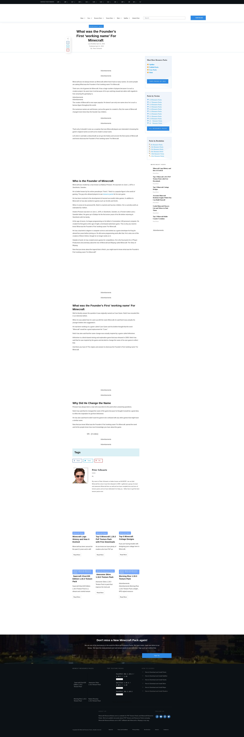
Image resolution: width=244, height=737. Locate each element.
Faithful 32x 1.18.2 (124, 691)
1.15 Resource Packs (155, 107)
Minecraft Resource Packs (82, 572)
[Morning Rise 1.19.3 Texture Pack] (129, 563)
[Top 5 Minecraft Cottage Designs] (129, 525)
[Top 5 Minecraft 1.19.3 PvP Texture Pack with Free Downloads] (106, 525)
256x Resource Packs (157, 156)
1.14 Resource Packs (155, 109)
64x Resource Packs (157, 151)
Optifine (151, 64)
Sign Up (157, 655)
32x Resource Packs (157, 149)
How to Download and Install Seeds (155, 679)
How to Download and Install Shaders (156, 691)
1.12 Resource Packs (155, 114)
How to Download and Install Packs (155, 672)
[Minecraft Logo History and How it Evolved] (82, 525)
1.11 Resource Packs (155, 116)
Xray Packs (153, 70)
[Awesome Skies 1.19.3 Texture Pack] (106, 563)
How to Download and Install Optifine (156, 676)
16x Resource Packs (157, 147)
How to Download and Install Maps (155, 687)
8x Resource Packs (157, 145)
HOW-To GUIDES (148, 668)
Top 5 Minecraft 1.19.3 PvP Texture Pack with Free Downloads (162, 179)
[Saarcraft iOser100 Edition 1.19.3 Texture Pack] (82, 563)
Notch (105, 191)
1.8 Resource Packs (155, 123)
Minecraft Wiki (96, 26)
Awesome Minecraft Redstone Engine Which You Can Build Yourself (162, 198)
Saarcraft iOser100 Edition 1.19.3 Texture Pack (80, 684)
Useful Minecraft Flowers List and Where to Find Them (161, 208)
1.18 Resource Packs (155, 100)
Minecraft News (78, 533)
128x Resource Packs (157, 154)
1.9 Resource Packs (155, 121)
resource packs (108, 194)
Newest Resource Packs (83, 668)
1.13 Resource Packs (155, 111)
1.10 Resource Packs (155, 118)
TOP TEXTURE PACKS (115, 668)
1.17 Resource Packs (155, 102)
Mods (151, 72)
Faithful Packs (154, 67)
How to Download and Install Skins (155, 683)
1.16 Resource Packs (155, 104)
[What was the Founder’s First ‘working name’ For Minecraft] (147, 37)
